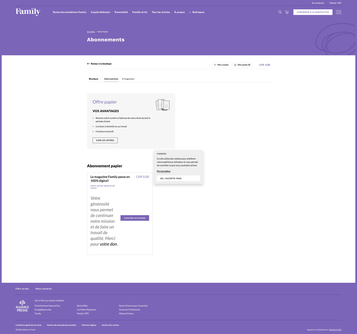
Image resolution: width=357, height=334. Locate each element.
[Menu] (338, 12)
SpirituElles (82, 305)
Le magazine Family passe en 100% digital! (110, 178)
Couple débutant (100, 12)
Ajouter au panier (135, 218)
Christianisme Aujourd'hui (47, 305)
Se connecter (318, 3)
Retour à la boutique (101, 64)
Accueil (91, 32)
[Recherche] (280, 12)
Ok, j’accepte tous (171, 178)
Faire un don (22, 288)
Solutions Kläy (335, 330)
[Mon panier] (287, 12)
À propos (179, 12)
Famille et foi (139, 12)
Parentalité (121, 12)
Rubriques (198, 12)
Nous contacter (44, 288)
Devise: (335, 3)
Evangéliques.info (43, 309)
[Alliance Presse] (22, 311)
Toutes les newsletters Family (69, 12)
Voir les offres (105, 140)
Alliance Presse (126, 313)
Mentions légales (89, 325)
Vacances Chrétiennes (129, 309)
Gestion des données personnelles (61, 325)
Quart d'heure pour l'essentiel (133, 305)
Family (38, 313)
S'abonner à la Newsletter (313, 12)
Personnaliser (164, 171)
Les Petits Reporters (86, 309)
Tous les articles (161, 12)
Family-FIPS (83, 313)
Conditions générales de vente (28, 325)
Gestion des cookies (110, 325)
